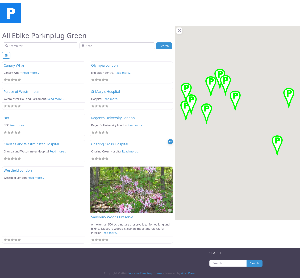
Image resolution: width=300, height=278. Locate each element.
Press (111, 13)
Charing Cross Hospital (109, 144)
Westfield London (18, 170)
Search (166, 46)
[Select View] (6, 55)
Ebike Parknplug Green (105, 210)
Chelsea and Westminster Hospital (31, 144)
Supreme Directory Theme (145, 273)
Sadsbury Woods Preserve (112, 217)
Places (62, 13)
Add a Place (79, 13)
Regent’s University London (113, 117)
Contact (97, 13)
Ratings (47, 13)
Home (33, 13)
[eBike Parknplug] (10, 12)
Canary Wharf (15, 65)
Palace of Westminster (22, 91)
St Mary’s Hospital (105, 91)
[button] (277, 145)
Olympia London (104, 65)
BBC (7, 117)
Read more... (30, 73)
